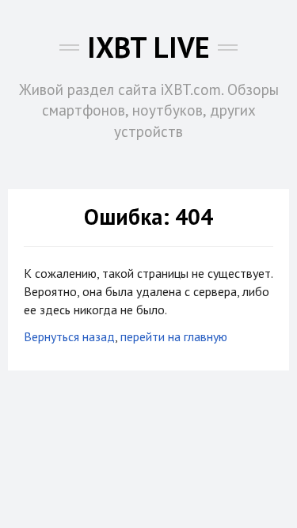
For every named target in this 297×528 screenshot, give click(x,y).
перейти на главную (173, 336)
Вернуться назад (69, 336)
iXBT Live (148, 47)
